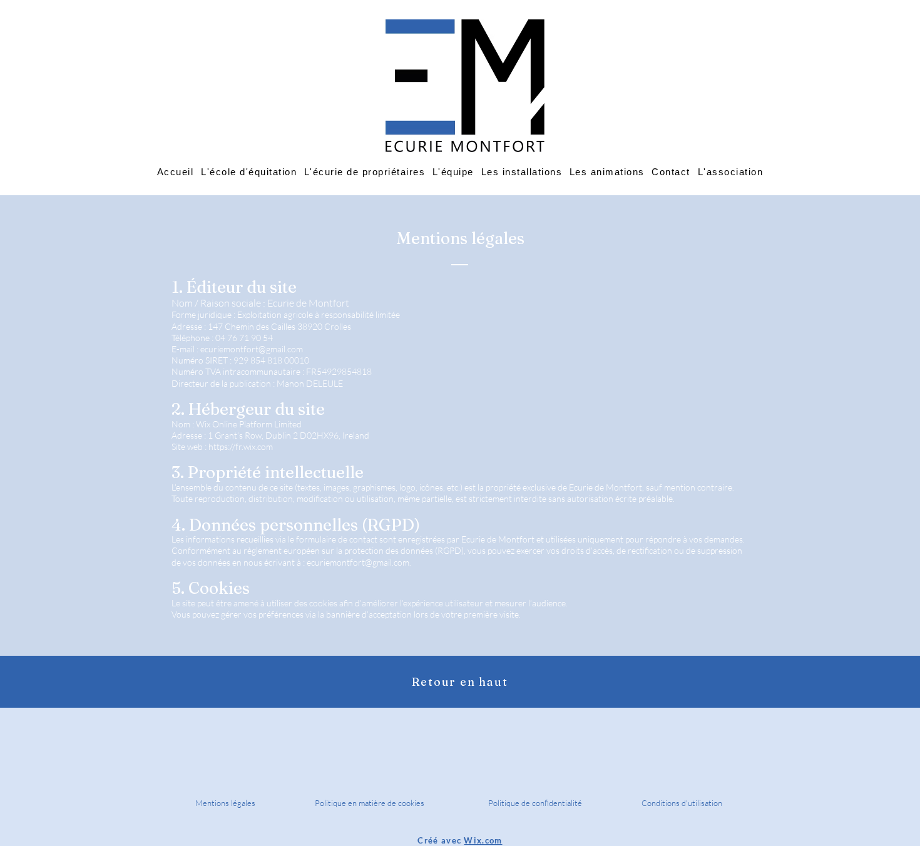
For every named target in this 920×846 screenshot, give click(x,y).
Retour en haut (460, 682)
